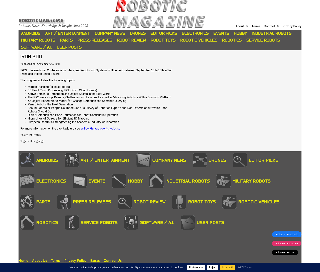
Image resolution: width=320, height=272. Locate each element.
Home (23, 260)
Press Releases (95, 40)
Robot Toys (163, 40)
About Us (242, 26)
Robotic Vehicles (198, 40)
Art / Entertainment (67, 33)
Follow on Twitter (285, 252)
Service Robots (263, 40)
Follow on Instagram (287, 243)
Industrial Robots (271, 33)
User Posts (69, 47)
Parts (66, 40)
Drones (138, 33)
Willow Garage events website (100, 128)
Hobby (240, 33)
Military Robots (38, 40)
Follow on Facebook (287, 234)
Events (221, 33)
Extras (95, 260)
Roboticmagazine (41, 20)
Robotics (232, 40)
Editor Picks (164, 33)
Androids (30, 33)
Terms (256, 26)
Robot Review (131, 40)
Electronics (195, 33)
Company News (110, 33)
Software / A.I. (36, 47)
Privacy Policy (292, 26)
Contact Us (271, 26)
